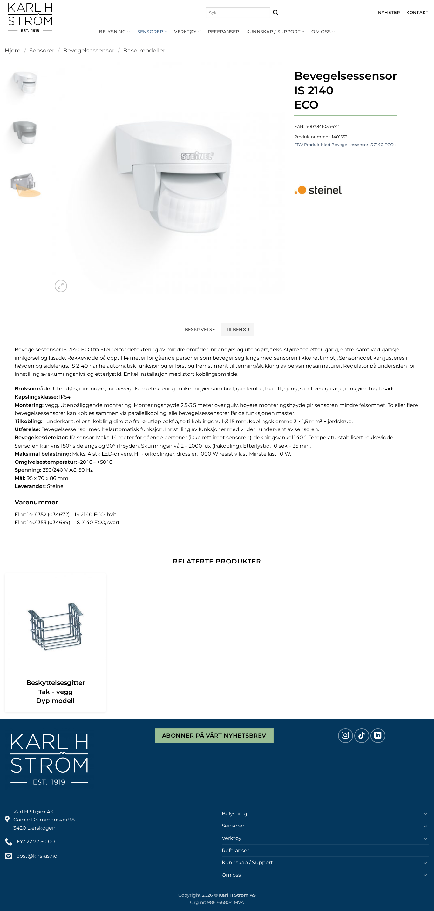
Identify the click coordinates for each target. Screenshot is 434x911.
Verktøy (185, 32)
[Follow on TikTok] (361, 735)
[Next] (272, 178)
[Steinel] (318, 190)
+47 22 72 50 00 (35, 842)
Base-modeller (144, 50)
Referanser (223, 32)
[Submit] (275, 13)
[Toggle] (425, 813)
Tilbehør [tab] (237, 329)
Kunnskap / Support (273, 32)
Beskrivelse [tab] (200, 329)
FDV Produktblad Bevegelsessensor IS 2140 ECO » (345, 144)
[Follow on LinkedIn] (377, 735)
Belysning (112, 32)
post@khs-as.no (36, 856)
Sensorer (150, 32)
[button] (61, 286)
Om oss (321, 32)
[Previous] (65, 178)
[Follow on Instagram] (345, 735)
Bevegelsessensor (88, 50)
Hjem (13, 50)
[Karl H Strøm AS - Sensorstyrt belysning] (51, 17)
